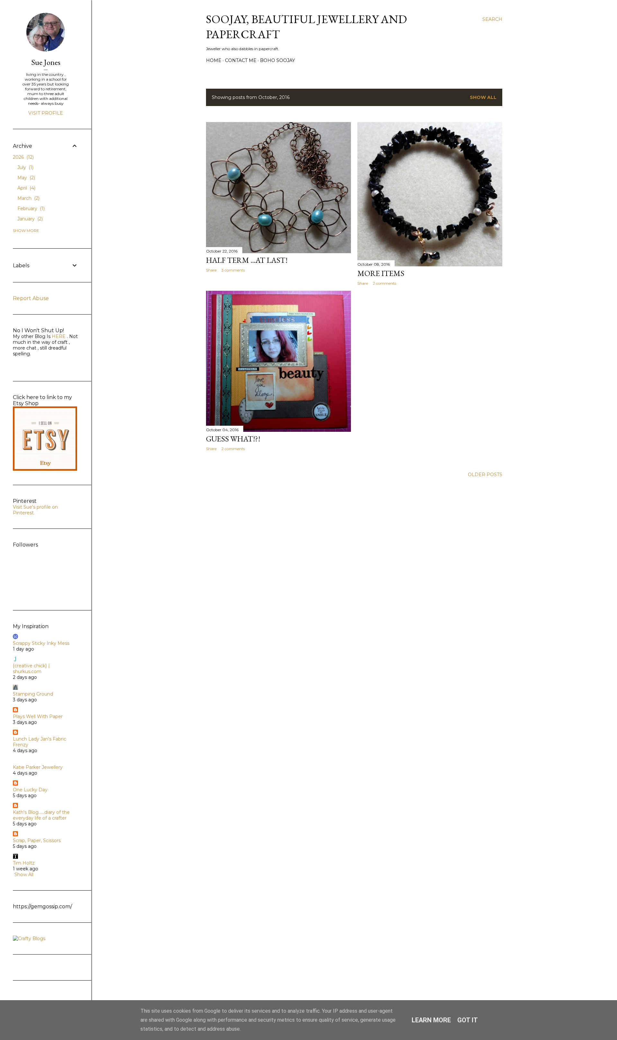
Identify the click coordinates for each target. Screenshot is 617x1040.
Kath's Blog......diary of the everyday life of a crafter (41, 815)
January (29, 219)
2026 (22, 157)
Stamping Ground (33, 694)
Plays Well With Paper (38, 716)
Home (213, 60)
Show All (483, 97)
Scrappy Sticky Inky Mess (41, 643)
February (30, 208)
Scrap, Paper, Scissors (37, 840)
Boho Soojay (277, 60)
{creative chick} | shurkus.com (31, 668)
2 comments (384, 283)
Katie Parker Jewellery (38, 767)
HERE (58, 336)
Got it (467, 1020)
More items (380, 273)
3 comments (233, 270)
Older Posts (485, 474)
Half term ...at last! (247, 260)
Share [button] (211, 270)
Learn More (431, 1020)
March (27, 198)
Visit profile (45, 113)
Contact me (240, 60)
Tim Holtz (24, 863)
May (25, 178)
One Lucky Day (30, 790)
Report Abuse (31, 298)
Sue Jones (45, 62)
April (25, 188)
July (24, 167)
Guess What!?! (233, 439)
